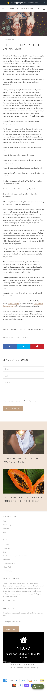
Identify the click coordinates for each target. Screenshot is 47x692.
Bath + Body (7, 525)
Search (5, 532)
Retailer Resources (9, 563)
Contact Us (6, 548)
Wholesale (6, 559)
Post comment (13, 409)
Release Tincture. (13, 303)
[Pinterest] (14, 600)
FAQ (4, 552)
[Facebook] (3, 600)
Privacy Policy (7, 567)
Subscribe (11, 629)
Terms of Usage (8, 571)
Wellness (6, 528)
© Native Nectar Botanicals (23, 665)
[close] (44, 2)
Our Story (6, 544)
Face (4, 521)
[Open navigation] (3, 8)
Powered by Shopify (31, 667)
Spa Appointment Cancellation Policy (15, 556)
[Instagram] (9, 600)
